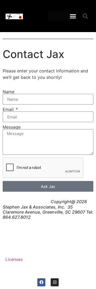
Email (9, 109)
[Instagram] (55, 282)
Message (12, 127)
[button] (73, 16)
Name (8, 92)
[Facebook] (41, 282)
